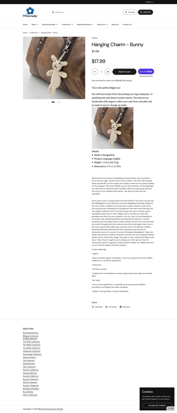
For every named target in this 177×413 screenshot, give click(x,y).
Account (131, 12)
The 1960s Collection (31, 345)
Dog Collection (29, 364)
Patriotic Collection (31, 370)
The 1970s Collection (31, 342)
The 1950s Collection (31, 348)
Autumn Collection (30, 379)
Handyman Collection (31, 351)
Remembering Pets (30, 333)
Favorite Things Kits (31, 385)
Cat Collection (29, 360)
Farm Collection (29, 367)
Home (25, 33)
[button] (145, 12)
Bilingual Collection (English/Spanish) (30, 337)
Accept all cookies (157, 405)
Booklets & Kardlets (31, 389)
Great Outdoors (29, 357)
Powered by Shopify (55, 409)
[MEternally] (30, 12)
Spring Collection (30, 373)
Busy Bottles (28, 392)
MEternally (42, 409)
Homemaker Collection (32, 354)
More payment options (146, 76)
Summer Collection (31, 376)
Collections (34, 33)
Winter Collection (30, 382)
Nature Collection (30, 395)
